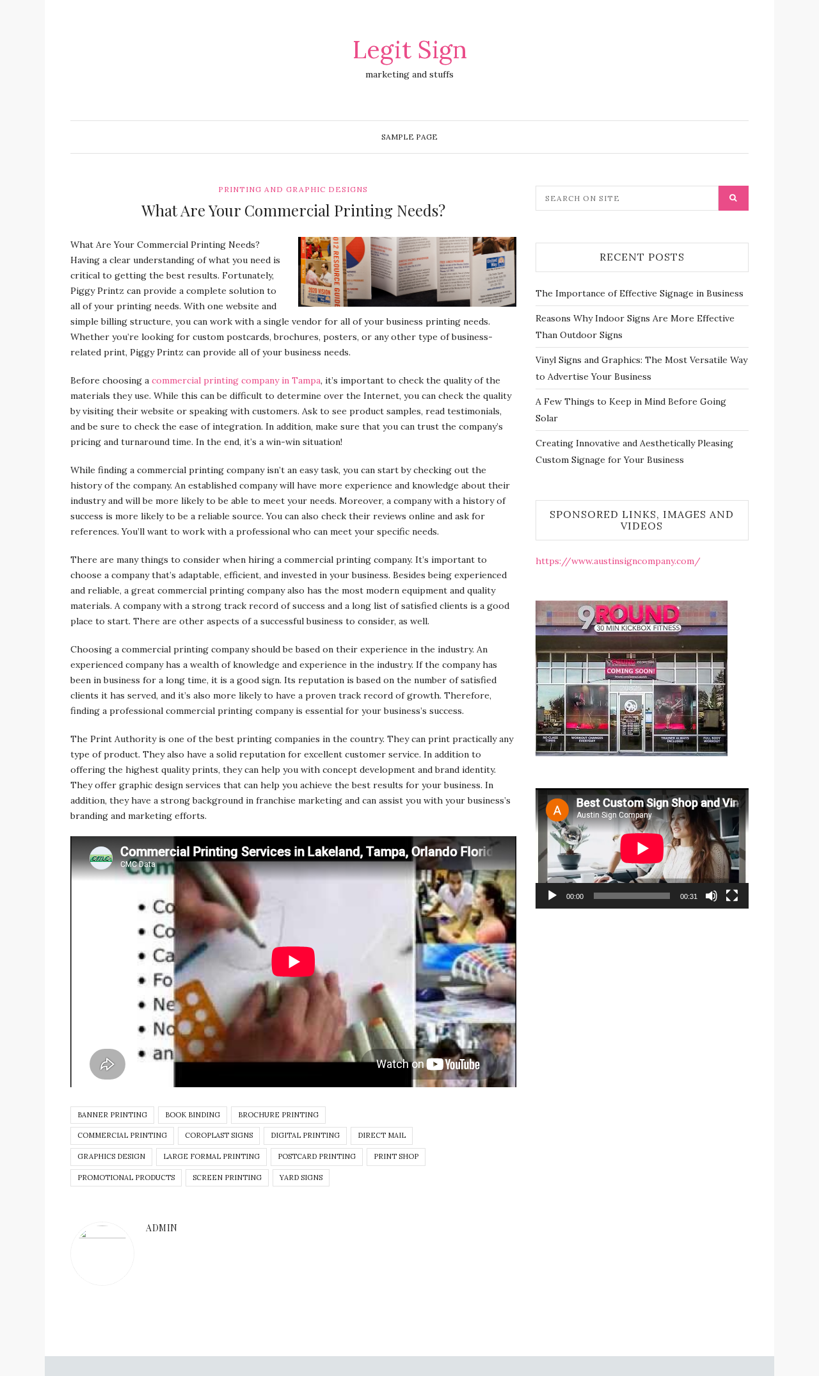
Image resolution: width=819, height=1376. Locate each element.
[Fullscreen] (732, 895)
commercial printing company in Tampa (236, 380)
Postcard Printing (317, 1156)
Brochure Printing (278, 1114)
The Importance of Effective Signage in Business (639, 293)
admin (162, 1228)
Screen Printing (227, 1177)
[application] (642, 848)
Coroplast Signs (219, 1135)
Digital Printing (305, 1135)
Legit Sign (410, 49)
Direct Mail (382, 1135)
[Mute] (711, 895)
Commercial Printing (122, 1135)
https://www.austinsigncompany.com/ (618, 561)
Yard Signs (301, 1177)
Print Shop (396, 1156)
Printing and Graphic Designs (293, 189)
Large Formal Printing (211, 1156)
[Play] (552, 895)
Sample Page (409, 137)
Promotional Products (126, 1177)
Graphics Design (111, 1156)
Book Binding (192, 1114)
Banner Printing (112, 1114)
